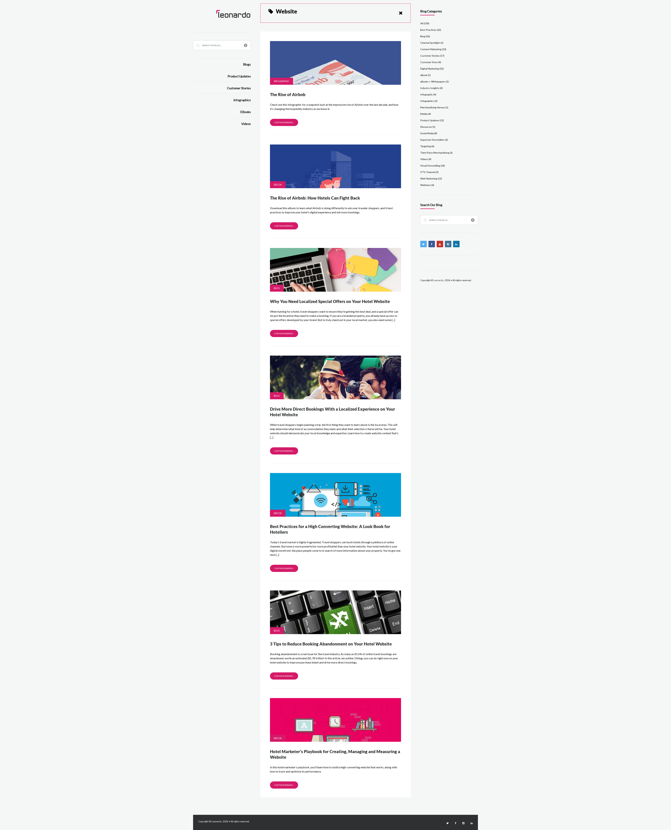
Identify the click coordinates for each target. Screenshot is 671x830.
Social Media (427, 133)
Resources (426, 126)
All (421, 23)
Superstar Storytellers (432, 139)
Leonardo (438, 280)
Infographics (242, 100)
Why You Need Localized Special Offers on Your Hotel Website (330, 301)
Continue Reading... (284, 122)
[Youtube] (440, 244)
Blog (277, 288)
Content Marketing (430, 49)
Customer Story (429, 62)
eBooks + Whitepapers (432, 81)
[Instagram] (448, 244)
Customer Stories (239, 88)
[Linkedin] (456, 244)
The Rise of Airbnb (287, 94)
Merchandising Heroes (432, 107)
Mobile (424, 113)
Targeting (425, 146)
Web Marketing (428, 178)
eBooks (245, 112)
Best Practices (428, 29)
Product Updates (239, 76)
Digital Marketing (429, 68)
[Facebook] (431, 244)
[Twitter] (423, 244)
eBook (278, 184)
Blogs (247, 64)
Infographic (281, 81)
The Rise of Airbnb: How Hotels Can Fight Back (315, 197)
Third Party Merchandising (434, 152)
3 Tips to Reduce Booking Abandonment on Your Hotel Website (331, 643)
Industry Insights (429, 87)
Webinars (425, 184)
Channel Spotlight (430, 42)
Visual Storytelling (430, 165)
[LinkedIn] (470, 823)
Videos (246, 124)
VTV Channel (427, 172)
